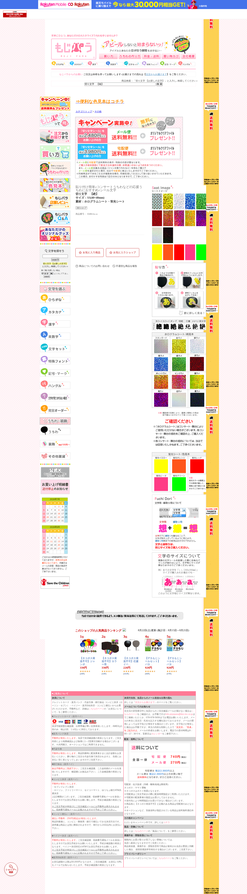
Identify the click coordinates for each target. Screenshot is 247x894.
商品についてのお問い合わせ (94, 266)
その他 (97, 111)
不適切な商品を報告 (126, 266)
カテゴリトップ (84, 111)
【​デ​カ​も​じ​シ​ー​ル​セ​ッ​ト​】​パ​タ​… (152, 661)
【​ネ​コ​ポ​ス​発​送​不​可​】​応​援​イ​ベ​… (131, 661)
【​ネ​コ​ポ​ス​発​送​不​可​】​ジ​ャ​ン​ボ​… (87, 661)
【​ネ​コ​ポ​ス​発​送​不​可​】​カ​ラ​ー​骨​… (109, 661)
